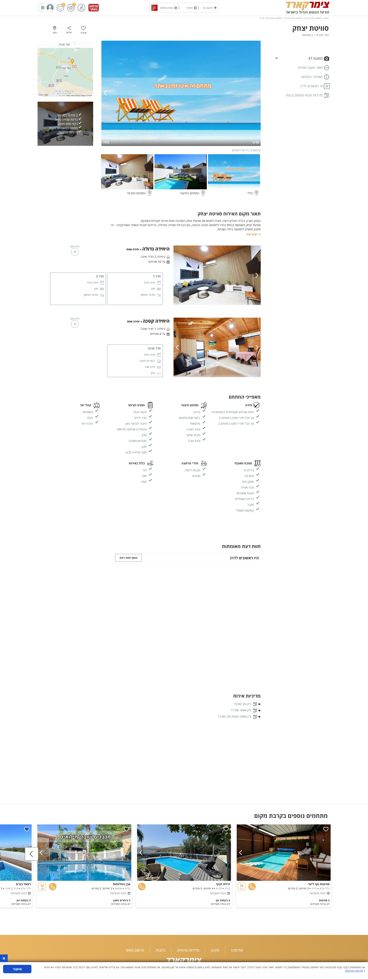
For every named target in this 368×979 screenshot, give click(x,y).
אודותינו (237, 950)
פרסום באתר (94, 7)
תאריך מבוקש (189, 9)
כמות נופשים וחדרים (166, 9)
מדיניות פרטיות (188, 950)
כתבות (160, 950)
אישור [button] (17, 969)
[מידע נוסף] (75, 252)
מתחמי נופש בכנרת (293, 18)
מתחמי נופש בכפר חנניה (270, 18)
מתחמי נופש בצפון (313, 18)
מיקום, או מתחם (208, 9)
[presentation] (106, 93)
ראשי (326, 18)
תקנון (215, 950)
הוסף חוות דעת (128, 558)
